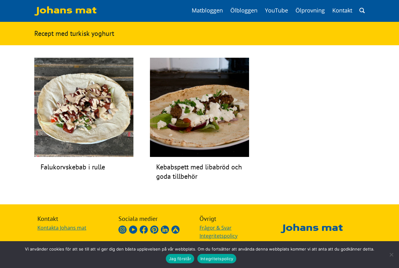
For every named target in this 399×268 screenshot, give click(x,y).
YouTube (276, 10)
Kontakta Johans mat (61, 227)
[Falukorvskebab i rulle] (83, 155)
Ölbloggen (243, 10)
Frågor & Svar (216, 227)
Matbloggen (207, 10)
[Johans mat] (65, 13)
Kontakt (342, 10)
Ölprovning (310, 10)
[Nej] (391, 254)
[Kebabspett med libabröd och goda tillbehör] (199, 155)
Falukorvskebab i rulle (73, 167)
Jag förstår (180, 258)
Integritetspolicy (219, 235)
